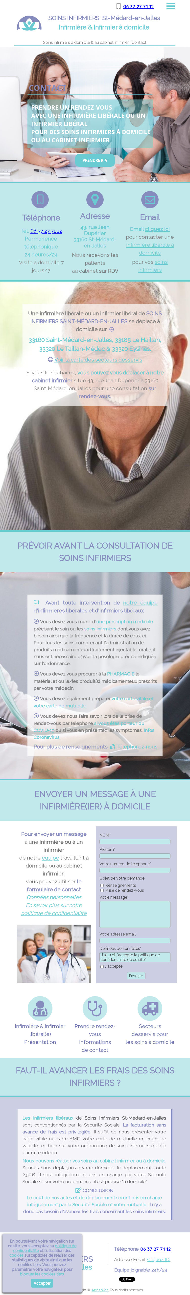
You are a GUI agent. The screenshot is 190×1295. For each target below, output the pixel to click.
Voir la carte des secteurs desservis (98, 360)
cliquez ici (157, 229)
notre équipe (140, 603)
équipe (50, 858)
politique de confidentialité (54, 913)
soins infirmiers (100, 628)
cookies (16, 1255)
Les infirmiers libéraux (48, 1118)
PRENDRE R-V (95, 160)
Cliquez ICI (158, 1259)
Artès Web (100, 1290)
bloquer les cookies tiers (42, 1274)
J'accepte (113, 966)
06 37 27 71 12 (138, 6)
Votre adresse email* (118, 934)
